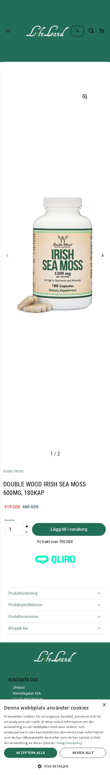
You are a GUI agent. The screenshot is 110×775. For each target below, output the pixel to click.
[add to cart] (102, 31)
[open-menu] (8, 31)
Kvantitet (9, 520)
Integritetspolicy (69, 743)
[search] (91, 31)
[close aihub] (77, 31)
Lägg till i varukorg (69, 529)
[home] (47, 31)
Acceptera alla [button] (30, 752)
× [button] (104, 705)
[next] (102, 255)
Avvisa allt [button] (82, 752)
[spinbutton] (17, 529)
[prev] (7, 255)
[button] (26, 526)
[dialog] (55, 737)
